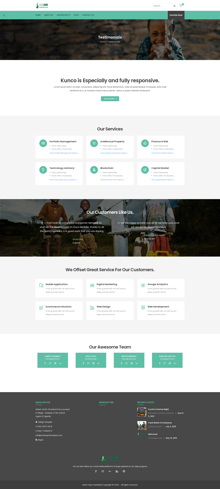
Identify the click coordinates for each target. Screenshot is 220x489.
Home (38, 15)
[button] (181, 5)
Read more (109, 99)
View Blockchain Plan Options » (112, 180)
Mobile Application (57, 284)
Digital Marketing (107, 284)
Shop (76, 15)
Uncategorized (155, 438)
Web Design (104, 306)
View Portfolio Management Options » (64, 153)
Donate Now (176, 15)
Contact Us (88, 15)
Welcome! (152, 434)
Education (152, 413)
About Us (48, 15)
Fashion (162, 413)
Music (159, 426)
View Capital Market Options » (162, 180)
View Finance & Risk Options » (162, 153)
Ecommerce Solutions (58, 306)
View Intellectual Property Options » (114, 153)
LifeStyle (170, 413)
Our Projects (63, 15)
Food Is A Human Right (158, 409)
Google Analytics (158, 284)
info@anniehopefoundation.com (49, 435)
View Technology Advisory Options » (63, 180)
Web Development (158, 306)
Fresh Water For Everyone (160, 422)
